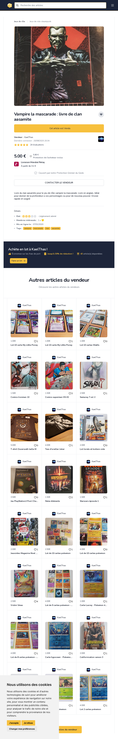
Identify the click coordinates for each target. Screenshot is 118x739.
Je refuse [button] (28, 723)
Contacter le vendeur (59, 182)
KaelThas (28, 137)
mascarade (38, 228)
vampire (27, 228)
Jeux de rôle (19, 21)
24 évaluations (37, 144)
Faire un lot (17, 260)
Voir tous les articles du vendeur (59, 729)
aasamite (55, 228)
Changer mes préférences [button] (22, 729)
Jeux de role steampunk (40, 21)
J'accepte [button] (14, 723)
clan (47, 228)
